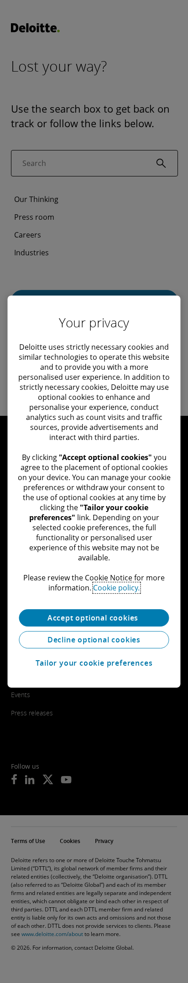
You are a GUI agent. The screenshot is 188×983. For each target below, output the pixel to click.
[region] (93, 491)
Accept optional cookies (94, 618)
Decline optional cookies (94, 640)
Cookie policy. (116, 588)
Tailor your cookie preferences (94, 663)
